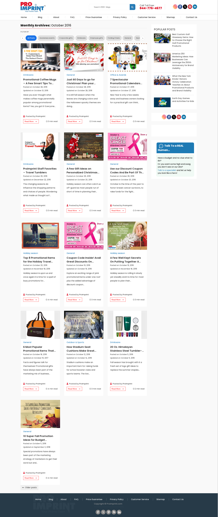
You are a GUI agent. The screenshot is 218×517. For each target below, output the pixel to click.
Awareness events (46, 38)
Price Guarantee (94, 17)
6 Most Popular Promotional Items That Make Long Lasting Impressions (38, 349)
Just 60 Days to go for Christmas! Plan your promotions (81, 81)
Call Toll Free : (151, 7)
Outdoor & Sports (75, 342)
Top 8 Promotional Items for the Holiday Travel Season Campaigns (39, 259)
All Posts (31, 38)
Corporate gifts (66, 38)
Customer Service (147, 17)
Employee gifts (96, 38)
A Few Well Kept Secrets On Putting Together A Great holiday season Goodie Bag (125, 259)
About (56, 17)
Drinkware (81, 38)
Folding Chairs (114, 38)
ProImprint (40, 116)
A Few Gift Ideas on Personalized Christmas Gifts (82, 170)
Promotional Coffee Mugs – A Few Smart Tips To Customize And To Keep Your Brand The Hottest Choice (39, 81)
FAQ (72, 17)
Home (24, 17)
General (128, 38)
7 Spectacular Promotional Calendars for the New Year (125, 81)
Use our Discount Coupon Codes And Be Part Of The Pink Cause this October (126, 170)
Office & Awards (118, 74)
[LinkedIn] (119, 512)
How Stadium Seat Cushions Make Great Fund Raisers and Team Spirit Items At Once (82, 349)
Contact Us (191, 17)
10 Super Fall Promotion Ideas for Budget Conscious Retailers (38, 438)
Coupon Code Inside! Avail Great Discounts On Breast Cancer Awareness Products (84, 259)
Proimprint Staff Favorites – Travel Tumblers (40, 170)
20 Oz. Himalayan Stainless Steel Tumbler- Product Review (126, 349)
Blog (40, 17)
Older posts (31, 487)
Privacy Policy (120, 17)
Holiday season (30, 253)
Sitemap (171, 17)
